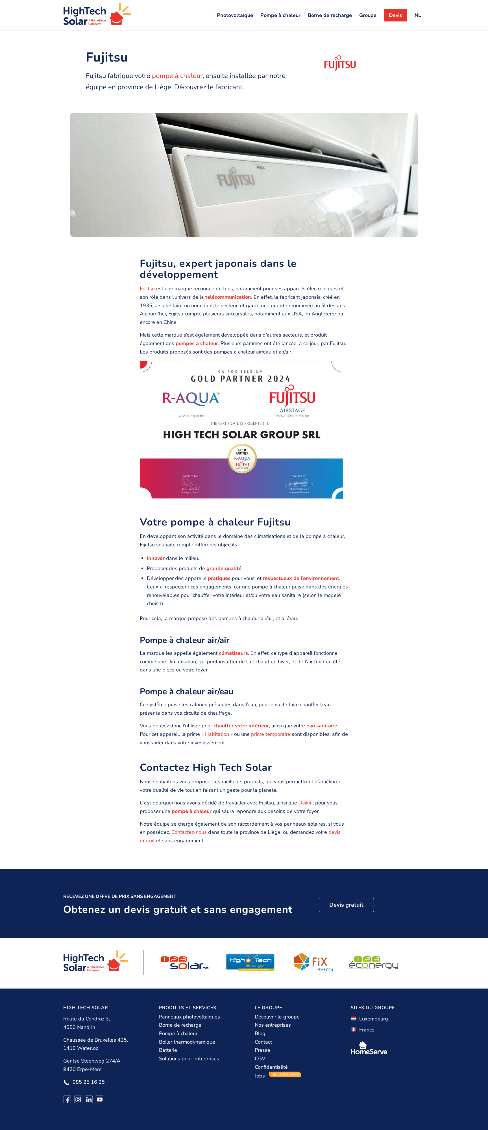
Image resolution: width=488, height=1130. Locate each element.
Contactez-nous (189, 832)
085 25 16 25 (89, 1082)
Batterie (168, 1050)
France (365, 1029)
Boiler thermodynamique (187, 1042)
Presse (262, 1050)
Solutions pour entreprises (189, 1058)
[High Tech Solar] (97, 15)
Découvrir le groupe (277, 1016)
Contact (263, 1042)
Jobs (260, 1075)
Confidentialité (271, 1067)
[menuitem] (235, 15)
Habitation (217, 734)
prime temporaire (270, 734)
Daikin (306, 802)
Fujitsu (147, 288)
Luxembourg (372, 1018)
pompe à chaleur (177, 75)
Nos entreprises (273, 1025)
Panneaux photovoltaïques (189, 1016)
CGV (260, 1058)
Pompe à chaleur (178, 1033)
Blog (260, 1033)
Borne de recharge (180, 1025)
